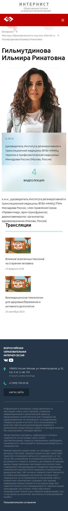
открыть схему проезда (22, 375)
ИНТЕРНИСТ (34, 5)
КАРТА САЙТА (16, 392)
